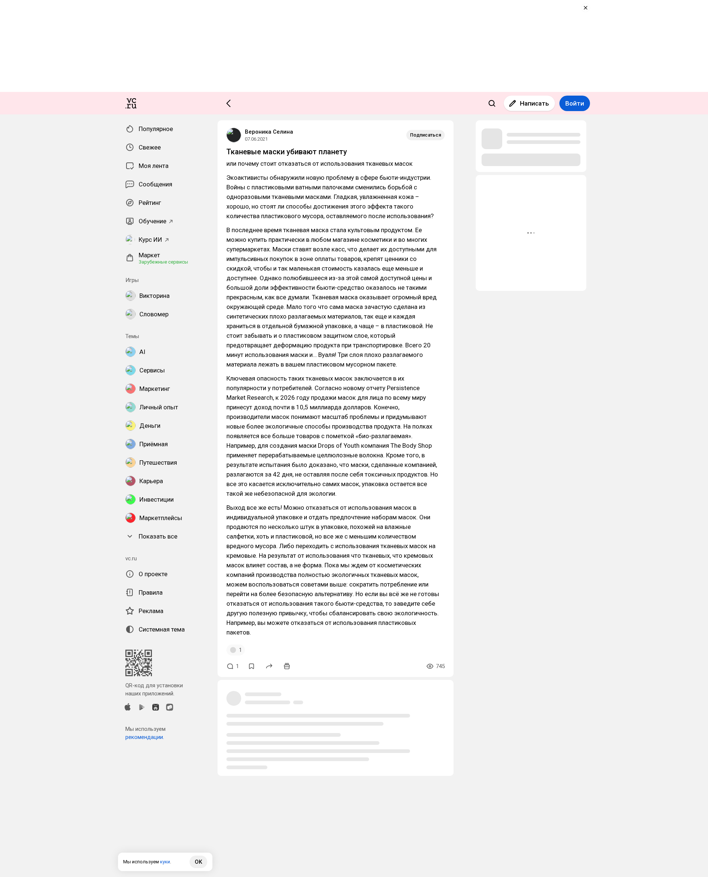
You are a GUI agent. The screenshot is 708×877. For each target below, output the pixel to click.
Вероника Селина (269, 131)
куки (165, 861)
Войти (574, 103)
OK (198, 862)
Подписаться (425, 135)
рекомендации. (144, 737)
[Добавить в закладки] (251, 666)
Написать (534, 103)
